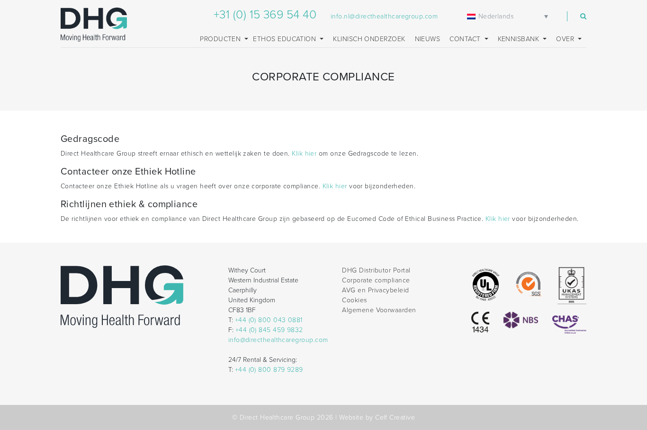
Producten (221, 39)
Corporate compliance (376, 280)
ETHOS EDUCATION (285, 39)
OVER (566, 39)
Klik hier (304, 153)
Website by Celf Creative (377, 417)
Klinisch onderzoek (369, 39)
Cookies (354, 300)
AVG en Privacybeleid (375, 290)
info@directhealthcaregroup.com (278, 340)
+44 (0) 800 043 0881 (269, 320)
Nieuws (427, 39)
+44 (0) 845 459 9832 (269, 330)
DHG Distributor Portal (376, 270)
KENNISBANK (519, 39)
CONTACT (466, 39)
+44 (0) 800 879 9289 (269, 370)
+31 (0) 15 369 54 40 (265, 15)
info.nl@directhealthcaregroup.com (384, 16)
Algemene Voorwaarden (379, 310)
